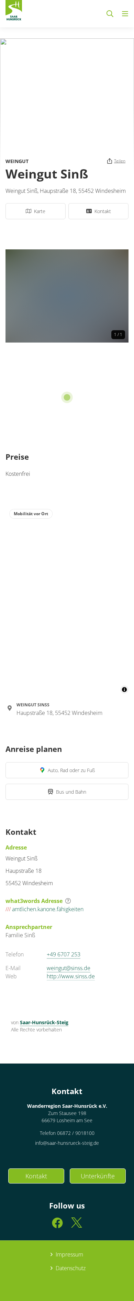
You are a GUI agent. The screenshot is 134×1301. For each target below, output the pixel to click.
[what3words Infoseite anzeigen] (68, 901)
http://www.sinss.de (71, 976)
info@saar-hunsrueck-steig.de (67, 1143)
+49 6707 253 (63, 954)
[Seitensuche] (110, 13)
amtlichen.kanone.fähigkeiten (44, 909)
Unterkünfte (98, 1176)
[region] (67, 599)
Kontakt (36, 1176)
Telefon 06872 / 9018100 (67, 1133)
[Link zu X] (76, 1226)
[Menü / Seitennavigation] (125, 13)
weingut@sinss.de (68, 968)
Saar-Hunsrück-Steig (44, 1022)
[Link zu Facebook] (57, 1226)
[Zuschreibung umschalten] (124, 689)
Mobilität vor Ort (31, 514)
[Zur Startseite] (13, 11)
